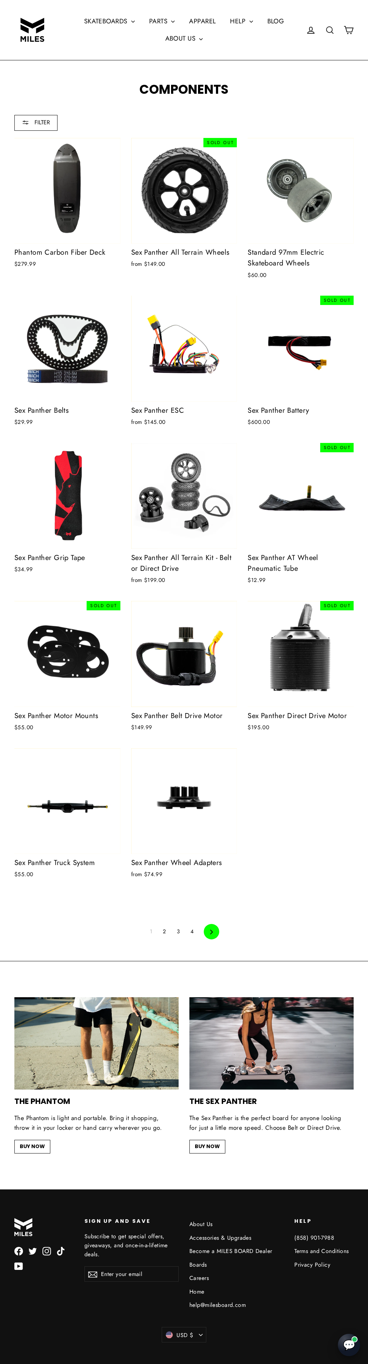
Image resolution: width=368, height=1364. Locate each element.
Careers (199, 1278)
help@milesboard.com (217, 1305)
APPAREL (202, 21)
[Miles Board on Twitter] (32, 1251)
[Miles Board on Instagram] (46, 1251)
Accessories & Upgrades (220, 1238)
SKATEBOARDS (106, 21)
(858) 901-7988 (314, 1238)
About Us (200, 1224)
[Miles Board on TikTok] (60, 1251)
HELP (238, 21)
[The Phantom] (96, 1043)
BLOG (275, 21)
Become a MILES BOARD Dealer (230, 1251)
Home (196, 1291)
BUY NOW (32, 1146)
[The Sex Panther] (271, 1043)
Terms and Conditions (321, 1251)
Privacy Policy (312, 1265)
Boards (198, 1265)
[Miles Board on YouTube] (18, 1266)
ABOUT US (181, 38)
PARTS (159, 21)
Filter (41, 122)
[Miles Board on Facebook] (18, 1251)
